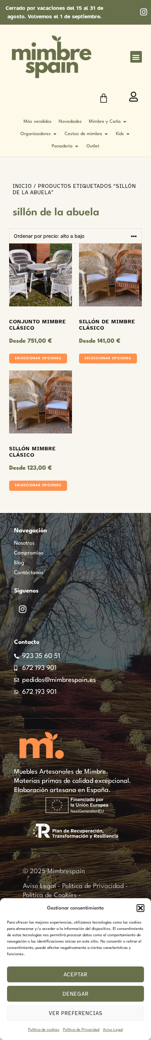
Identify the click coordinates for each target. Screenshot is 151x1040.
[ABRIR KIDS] (128, 134)
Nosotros (24, 543)
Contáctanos (28, 573)
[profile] (133, 97)
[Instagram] (22, 609)
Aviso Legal (113, 1030)
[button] (140, 908)
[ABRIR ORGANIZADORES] (55, 134)
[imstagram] (143, 12)
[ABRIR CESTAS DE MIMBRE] (106, 134)
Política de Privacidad (81, 1030)
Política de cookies (43, 1030)
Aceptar (75, 974)
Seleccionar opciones (38, 358)
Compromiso (28, 553)
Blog (19, 563)
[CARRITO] (103, 98)
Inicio (22, 186)
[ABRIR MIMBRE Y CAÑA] (125, 121)
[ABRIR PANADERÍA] (76, 146)
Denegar (75, 994)
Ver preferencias (76, 1013)
